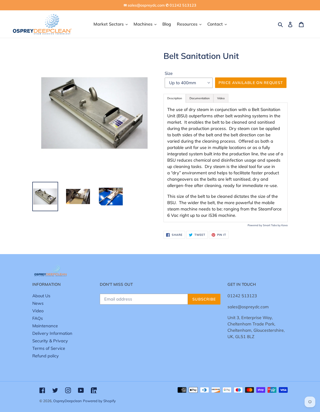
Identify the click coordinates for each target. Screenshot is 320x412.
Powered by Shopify (99, 401)
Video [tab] (221, 98)
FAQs (37, 318)
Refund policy (45, 356)
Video (38, 310)
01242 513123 (242, 295)
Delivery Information (52, 333)
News (38, 303)
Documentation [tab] (200, 98)
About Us (41, 295)
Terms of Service (48, 348)
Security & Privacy (50, 340)
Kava (284, 225)
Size (169, 73)
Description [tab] (174, 98)
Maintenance (45, 325)
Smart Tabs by (272, 225)
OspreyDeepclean (67, 401)
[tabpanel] (226, 162)
